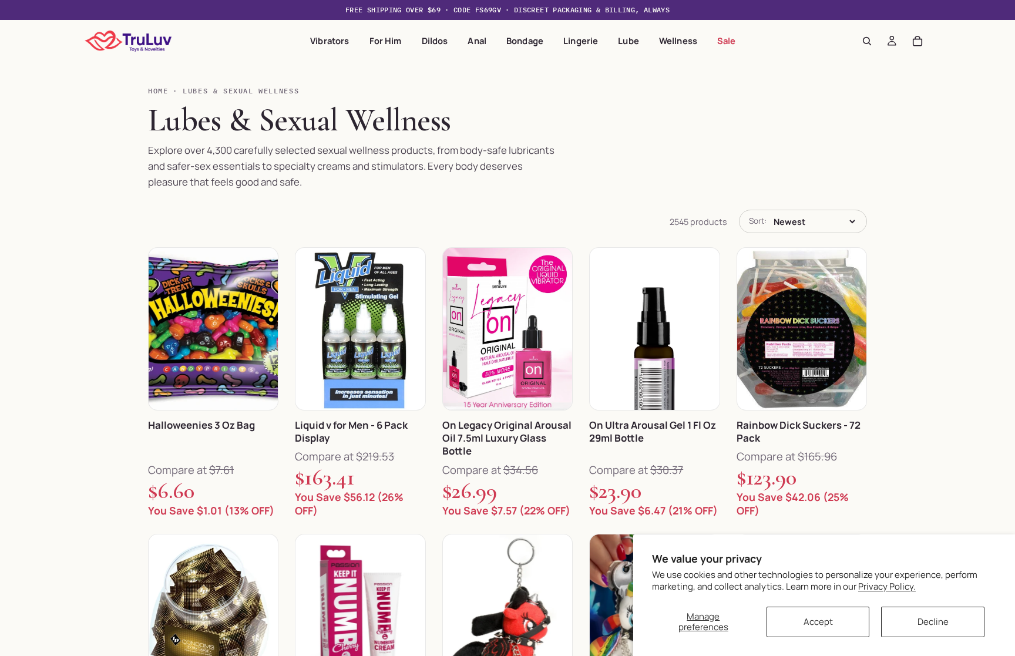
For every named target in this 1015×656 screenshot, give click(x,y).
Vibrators (329, 40)
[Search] (867, 41)
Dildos (435, 40)
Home (158, 90)
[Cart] (917, 41)
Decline (933, 621)
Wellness (678, 40)
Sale (726, 40)
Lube (628, 40)
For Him (385, 40)
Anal (477, 40)
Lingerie (580, 40)
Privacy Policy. (887, 586)
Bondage (524, 40)
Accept (818, 621)
